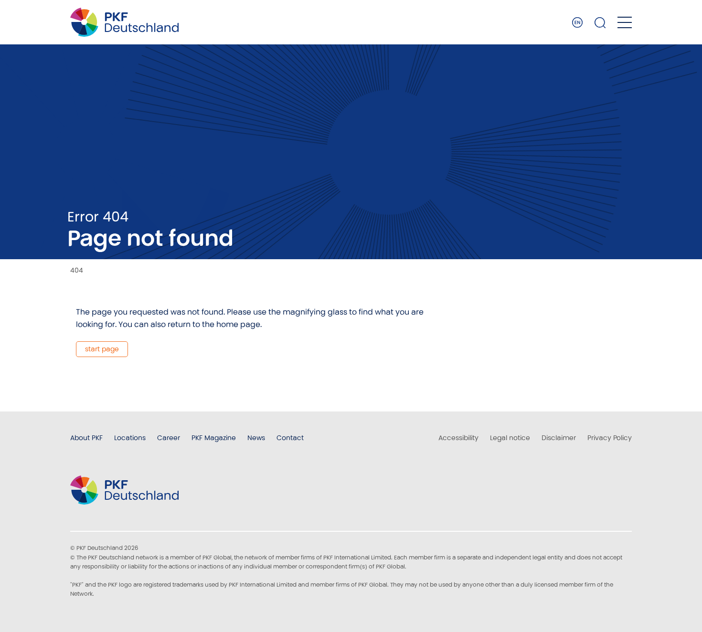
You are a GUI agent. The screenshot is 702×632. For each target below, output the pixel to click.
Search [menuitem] (600, 22)
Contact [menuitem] (290, 437)
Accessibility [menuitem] (458, 437)
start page (102, 349)
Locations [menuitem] (130, 437)
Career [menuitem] (168, 437)
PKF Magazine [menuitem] (213, 437)
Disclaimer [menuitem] (559, 437)
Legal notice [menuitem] (510, 437)
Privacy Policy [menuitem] (609, 437)
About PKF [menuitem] (86, 437)
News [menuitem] (256, 437)
